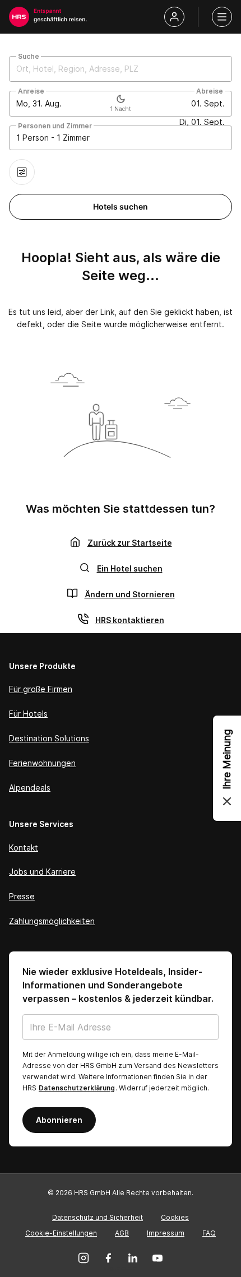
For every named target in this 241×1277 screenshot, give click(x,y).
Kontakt (23, 847)
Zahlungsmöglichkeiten (52, 921)
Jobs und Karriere (42, 871)
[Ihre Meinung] (227, 768)
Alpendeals (29, 787)
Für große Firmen (40, 689)
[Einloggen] (174, 17)
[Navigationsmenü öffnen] (222, 17)
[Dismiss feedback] (227, 801)
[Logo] (19, 17)
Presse (22, 896)
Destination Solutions (49, 738)
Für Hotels (28, 713)
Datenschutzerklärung (77, 1088)
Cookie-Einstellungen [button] (61, 1233)
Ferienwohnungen (42, 763)
